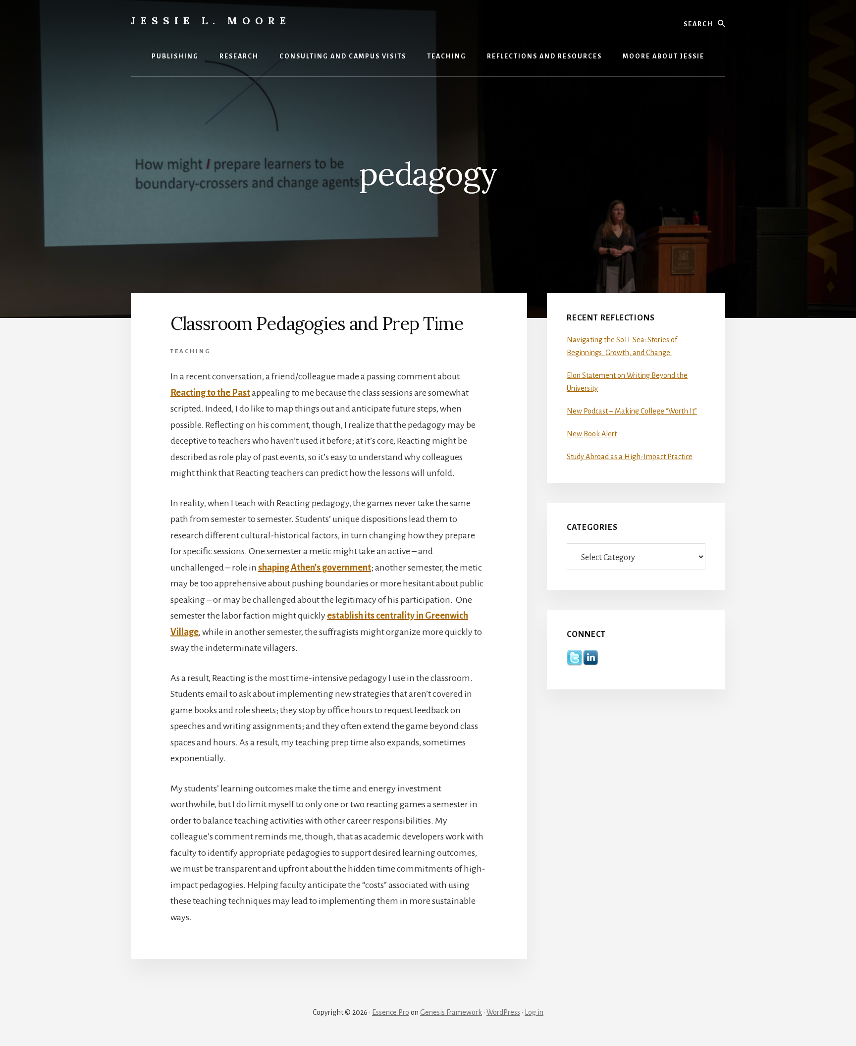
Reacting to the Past (210, 393)
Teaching (190, 351)
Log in (534, 1012)
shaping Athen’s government (314, 568)
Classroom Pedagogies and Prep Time (316, 323)
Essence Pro (390, 1012)
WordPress (503, 1012)
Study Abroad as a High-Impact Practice (630, 457)
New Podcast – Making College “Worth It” (632, 411)
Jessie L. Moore (211, 20)
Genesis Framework (451, 1012)
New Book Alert (592, 434)
